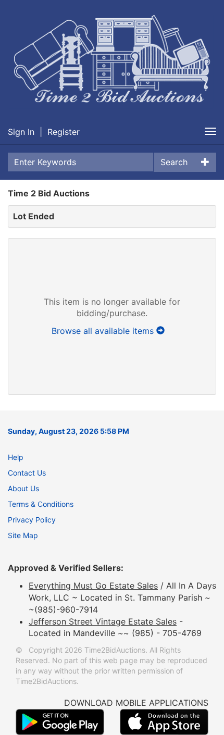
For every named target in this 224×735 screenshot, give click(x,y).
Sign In (21, 132)
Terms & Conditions (40, 504)
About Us (23, 488)
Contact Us (27, 472)
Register (63, 132)
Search (174, 162)
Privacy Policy (32, 519)
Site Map (23, 535)
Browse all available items (104, 331)
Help (15, 457)
